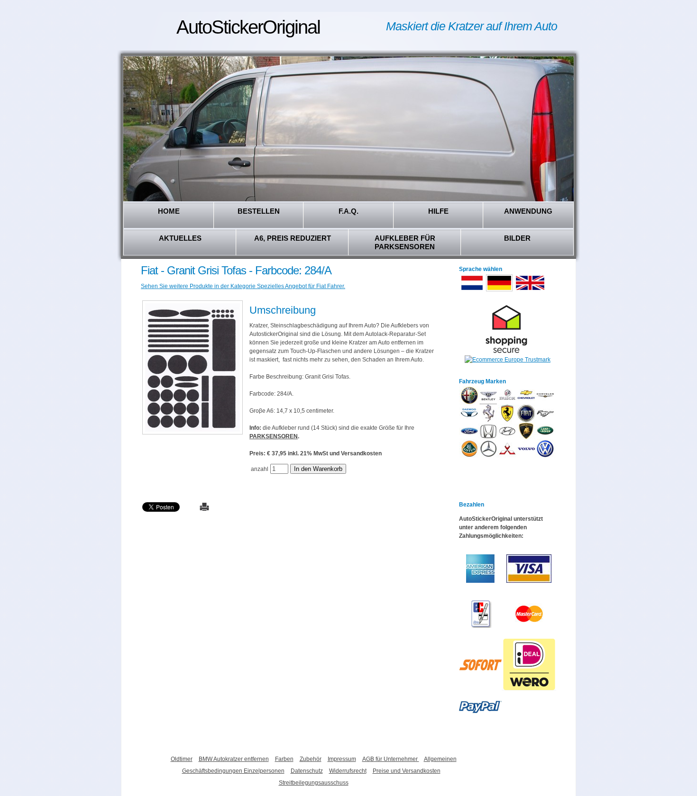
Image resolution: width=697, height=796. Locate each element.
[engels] (530, 290)
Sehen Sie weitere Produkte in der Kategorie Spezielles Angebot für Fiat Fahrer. (243, 286)
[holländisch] (472, 290)
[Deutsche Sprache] (499, 290)
